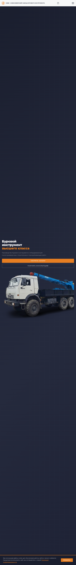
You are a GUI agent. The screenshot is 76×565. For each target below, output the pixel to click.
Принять (66, 560)
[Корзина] (58, 3)
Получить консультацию (38, 266)
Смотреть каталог (38, 261)
